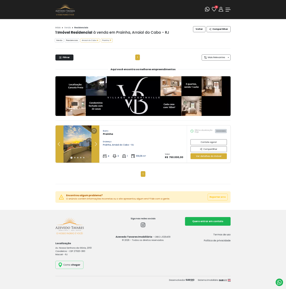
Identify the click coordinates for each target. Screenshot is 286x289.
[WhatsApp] (207, 9)
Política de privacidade (217, 240)
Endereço (107, 141)
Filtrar (66, 57)
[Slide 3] (78, 157)
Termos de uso (222, 234)
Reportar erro (218, 196)
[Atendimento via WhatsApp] (279, 282)
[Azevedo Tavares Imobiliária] (65, 9)
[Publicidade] (143, 96)
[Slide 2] (75, 157)
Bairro (105, 131)
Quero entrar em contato (207, 221)
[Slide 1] (71, 157)
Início (58, 27)
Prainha (105, 40)
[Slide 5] (83, 157)
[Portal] (221, 9)
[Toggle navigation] (228, 9)
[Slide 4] (80, 157)
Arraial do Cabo (89, 40)
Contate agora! (209, 142)
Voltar (199, 29)
